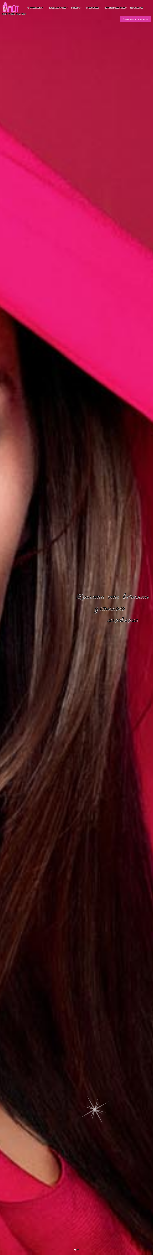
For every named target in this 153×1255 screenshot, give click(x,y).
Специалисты (57, 7)
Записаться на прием (135, 19)
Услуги (76, 7)
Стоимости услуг (116, 7)
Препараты (92, 7)
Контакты (136, 7)
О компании (35, 7)
